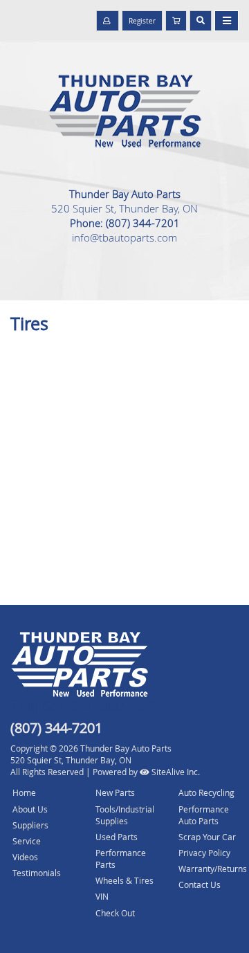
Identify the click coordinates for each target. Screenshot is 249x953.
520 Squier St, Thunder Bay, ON (124, 208)
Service (26, 840)
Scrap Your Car (207, 836)
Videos (25, 856)
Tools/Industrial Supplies (124, 815)
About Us (30, 809)
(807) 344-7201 (143, 223)
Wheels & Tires (124, 880)
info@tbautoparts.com (124, 237)
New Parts (115, 792)
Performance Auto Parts (203, 815)
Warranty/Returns (212, 868)
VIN (102, 896)
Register (142, 21)
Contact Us (199, 884)
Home (24, 792)
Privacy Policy (204, 852)
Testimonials (36, 872)
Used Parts (116, 836)
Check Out (115, 912)
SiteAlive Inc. (174, 771)
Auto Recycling (206, 792)
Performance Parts (120, 858)
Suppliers (30, 825)
